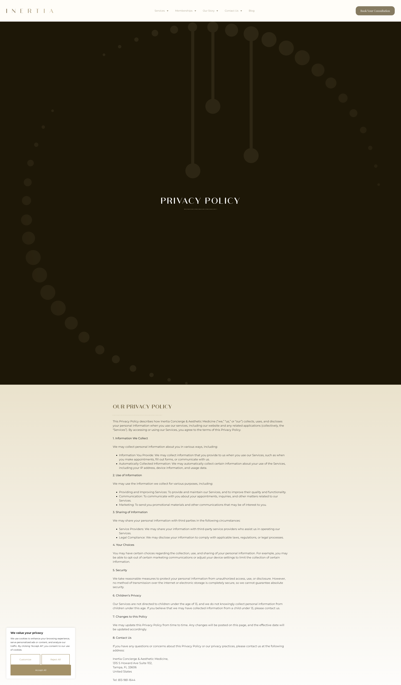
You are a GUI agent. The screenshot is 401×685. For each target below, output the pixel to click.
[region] (40, 653)
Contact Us (231, 10)
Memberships (184, 10)
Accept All (40, 670)
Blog (252, 10)
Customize (25, 659)
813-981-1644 (126, 680)
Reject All (55, 659)
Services (160, 10)
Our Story (208, 10)
